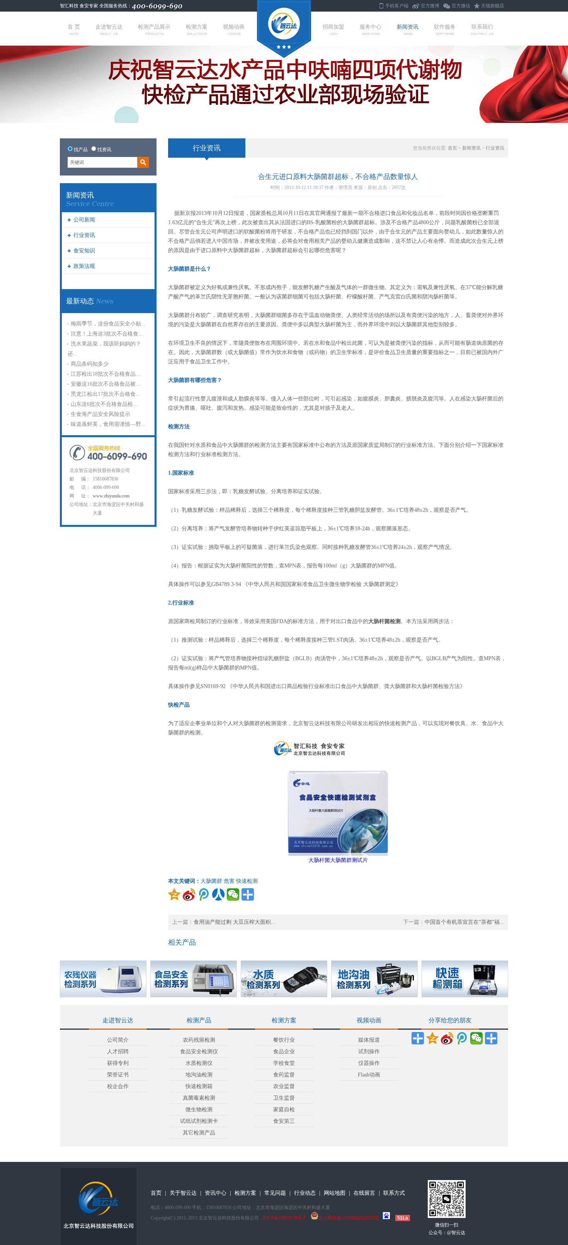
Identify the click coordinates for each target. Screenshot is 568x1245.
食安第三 (284, 1121)
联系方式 (394, 1193)
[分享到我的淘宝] (491, 1038)
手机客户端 (396, 6)
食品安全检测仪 (199, 1051)
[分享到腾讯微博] (203, 894)
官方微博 (430, 6)
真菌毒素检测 (199, 1098)
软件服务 (445, 27)
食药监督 (284, 1075)
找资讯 (104, 149)
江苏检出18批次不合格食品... (105, 374)
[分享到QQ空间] (174, 894)
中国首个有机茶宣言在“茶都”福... (464, 922)
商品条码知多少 (90, 364)
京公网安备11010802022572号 (348, 1218)
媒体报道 (369, 1040)
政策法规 (84, 266)
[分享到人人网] (218, 894)
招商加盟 (333, 27)
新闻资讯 (407, 27)
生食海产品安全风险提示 (100, 414)
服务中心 (370, 27)
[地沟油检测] (374, 979)
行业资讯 (84, 235)
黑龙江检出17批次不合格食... (105, 394)
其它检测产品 (199, 1133)
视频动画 (234, 27)
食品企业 (284, 1051)
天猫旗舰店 (492, 6)
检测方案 (196, 27)
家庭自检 (284, 1109)
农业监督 (284, 1086)
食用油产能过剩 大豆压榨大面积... (234, 922)
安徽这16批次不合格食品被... (105, 384)
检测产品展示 (154, 27)
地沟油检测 (199, 1075)
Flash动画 (369, 1075)
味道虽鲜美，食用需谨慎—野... (108, 424)
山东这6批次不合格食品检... (104, 404)
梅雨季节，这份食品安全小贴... (108, 324)
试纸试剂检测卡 (199, 1121)
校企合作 (118, 1086)
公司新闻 (84, 220)
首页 (452, 148)
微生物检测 (199, 1109)
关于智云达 (183, 1193)
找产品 (81, 149)
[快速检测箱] (465, 979)
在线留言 (364, 1193)
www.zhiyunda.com (111, 496)
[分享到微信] (233, 894)
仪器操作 (369, 1063)
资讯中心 (215, 1193)
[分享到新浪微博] (189, 894)
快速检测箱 (199, 1086)
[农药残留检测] (103, 979)
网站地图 (334, 1193)
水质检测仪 (199, 1063)
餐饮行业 (284, 1040)
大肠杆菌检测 (384, 621)
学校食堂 (284, 1063)
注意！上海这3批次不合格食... (107, 334)
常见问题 (275, 1193)
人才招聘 (118, 1051)
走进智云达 (108, 27)
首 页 (74, 27)
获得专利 (118, 1063)
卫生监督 (284, 1098)
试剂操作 (369, 1051)
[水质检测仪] (284, 979)
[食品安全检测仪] (193, 979)
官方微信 (461, 6)
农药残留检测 (199, 1040)
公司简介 (118, 1040)
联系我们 (482, 27)
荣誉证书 (118, 1075)
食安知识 (84, 251)
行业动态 (305, 1193)
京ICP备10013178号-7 (284, 1218)
